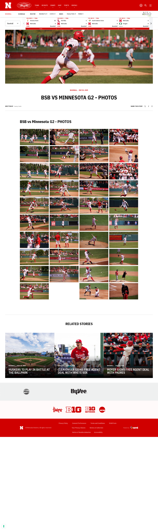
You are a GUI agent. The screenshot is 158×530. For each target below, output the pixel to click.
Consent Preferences (79, 423)
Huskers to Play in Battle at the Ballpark (29, 371)
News (61, 14)
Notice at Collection (96, 428)
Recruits (45, 5)
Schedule (21, 14)
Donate (52, 5)
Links (41, 28)
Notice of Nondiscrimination (81, 432)
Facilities (70, 14)
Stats (52, 14)
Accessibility (98, 432)
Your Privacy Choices (78, 428)
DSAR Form (112, 423)
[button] (151, 23)
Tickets (66, 5)
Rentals (74, 5)
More (80, 14)
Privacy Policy (63, 423)
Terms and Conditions (98, 423)
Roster (32, 14)
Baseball (73, 90)
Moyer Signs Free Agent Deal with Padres (128, 371)
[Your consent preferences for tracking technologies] (4, 526)
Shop (59, 5)
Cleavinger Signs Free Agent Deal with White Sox (79, 371)
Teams (37, 5)
